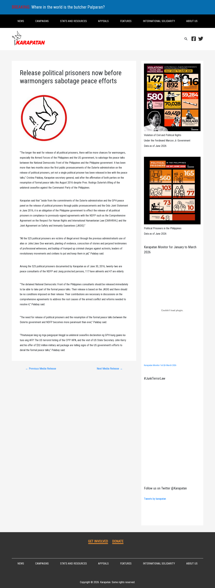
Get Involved (98, 541)
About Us (192, 21)
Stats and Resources (73, 21)
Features (126, 21)
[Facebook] (193, 38)
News (20, 21)
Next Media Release (110, 368)
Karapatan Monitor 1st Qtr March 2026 (160, 365)
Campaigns (42, 21)
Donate (117, 541)
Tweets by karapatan (155, 498)
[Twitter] (200, 38)
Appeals (103, 21)
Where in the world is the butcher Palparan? (68, 7)
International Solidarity (159, 21)
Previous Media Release (40, 368)
